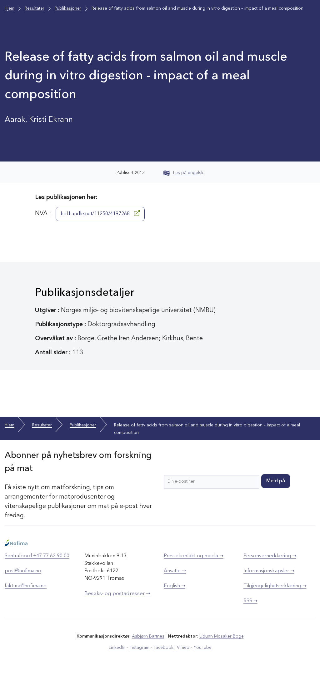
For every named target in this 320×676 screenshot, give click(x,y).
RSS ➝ (250, 601)
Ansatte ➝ (175, 571)
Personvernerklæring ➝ (269, 556)
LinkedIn (117, 647)
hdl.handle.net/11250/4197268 (96, 213)
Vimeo (183, 647)
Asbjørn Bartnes (148, 636)
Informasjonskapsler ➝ (268, 571)
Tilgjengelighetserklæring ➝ (275, 586)
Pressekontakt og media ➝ (193, 556)
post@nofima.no (23, 571)
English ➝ (174, 586)
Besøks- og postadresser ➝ (117, 593)
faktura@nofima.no (26, 586)
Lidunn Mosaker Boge (221, 636)
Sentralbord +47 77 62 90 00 (37, 556)
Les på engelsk (188, 173)
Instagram (139, 647)
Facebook (163, 647)
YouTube (203, 647)
